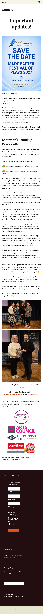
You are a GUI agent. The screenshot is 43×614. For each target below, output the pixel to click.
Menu (4, 2)
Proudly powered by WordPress (21, 610)
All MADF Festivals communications (13, 514)
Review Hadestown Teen (11, 572)
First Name (11, 492)
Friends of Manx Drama (12, 394)
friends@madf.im (33, 394)
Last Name (11, 499)
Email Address (13, 484)
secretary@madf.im (14, 553)
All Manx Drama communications (13, 518)
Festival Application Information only (13, 523)
